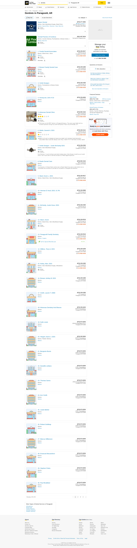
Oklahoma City (104, 527)
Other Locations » (81, 23)
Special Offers (45, 26)
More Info (61, 26)
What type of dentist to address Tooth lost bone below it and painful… (99, 79)
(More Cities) (89, 519)
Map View (30, 17)
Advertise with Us (29, 525)
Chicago (81, 530)
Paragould (35, 10)
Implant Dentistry (105, 100)
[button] (109, 2)
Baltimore (81, 525)
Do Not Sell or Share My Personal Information (64, 538)
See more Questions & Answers (100, 88)
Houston (92, 524)
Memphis (92, 533)
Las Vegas (92, 529)
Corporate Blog (28, 527)
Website (40, 26)
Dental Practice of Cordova (47, 37)
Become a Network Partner (31, 530)
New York (103, 525)
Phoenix (103, 532)
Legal (86, 538)
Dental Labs (29, 507)
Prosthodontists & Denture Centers (60, 38)
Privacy (50, 538)
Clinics (51, 53)
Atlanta (80, 522)
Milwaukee (103, 524)
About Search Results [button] (107, 17)
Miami (102, 522)
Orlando (102, 529)
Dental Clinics (59, 24)
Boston (80, 527)
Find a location (107, 99)
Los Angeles (93, 530)
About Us (27, 522)
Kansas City (93, 527)
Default (83, 17)
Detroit (91, 522)
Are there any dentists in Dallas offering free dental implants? (100, 74)
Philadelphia (104, 530)
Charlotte (81, 529)
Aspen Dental (42, 22)
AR (30, 10)
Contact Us (27, 524)
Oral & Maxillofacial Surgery (49, 24)
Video (56, 26)
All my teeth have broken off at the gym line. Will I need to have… (100, 85)
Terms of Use (80, 538)
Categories (54, 529)
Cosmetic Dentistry (46, 38)
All (38, 17)
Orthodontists (59, 265)
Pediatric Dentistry (46, 338)
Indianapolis (93, 525)
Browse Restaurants (57, 530)
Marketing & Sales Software (31, 533)
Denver (80, 533)
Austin (80, 524)
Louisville (92, 532)
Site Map (54, 527)
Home (26, 10)
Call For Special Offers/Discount (63, 241)
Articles (54, 522)
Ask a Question (101, 68)
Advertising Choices (29, 529)
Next (85, 497)
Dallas (80, 532)
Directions (52, 26)
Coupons (44, 238)
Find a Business (56, 524)
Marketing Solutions (29, 532)
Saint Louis (103, 533)
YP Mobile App (55, 525)
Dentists (40, 24)
